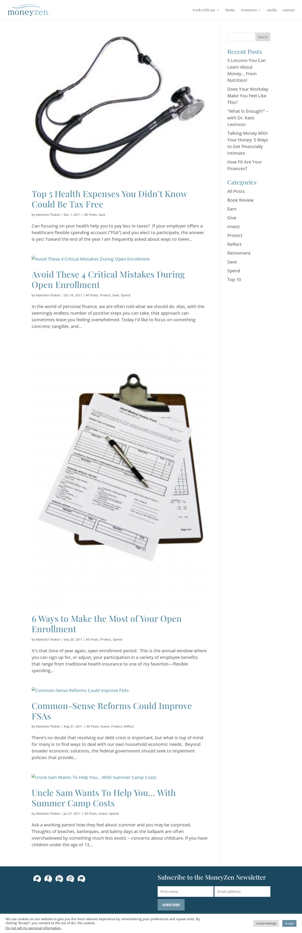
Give (231, 218)
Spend (125, 295)
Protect (105, 295)
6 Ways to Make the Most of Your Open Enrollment (107, 623)
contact (289, 10)
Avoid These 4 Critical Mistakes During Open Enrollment (108, 279)
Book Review (240, 200)
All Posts (90, 215)
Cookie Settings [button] (266, 923)
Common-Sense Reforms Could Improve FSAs (112, 711)
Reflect (129, 726)
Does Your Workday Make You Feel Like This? (247, 95)
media (272, 10)
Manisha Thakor (48, 215)
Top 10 (234, 279)
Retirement (239, 253)
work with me (204, 10)
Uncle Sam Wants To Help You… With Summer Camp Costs (104, 798)
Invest (105, 726)
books (230, 10)
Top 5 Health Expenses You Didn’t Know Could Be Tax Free (109, 199)
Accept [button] (289, 923)
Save (102, 215)
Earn (232, 209)
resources (249, 10)
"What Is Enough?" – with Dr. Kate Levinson (247, 117)
